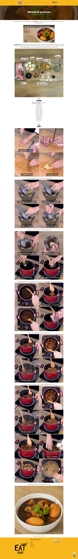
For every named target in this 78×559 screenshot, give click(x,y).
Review (34, 2)
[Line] (57, 2)
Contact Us (46, 2)
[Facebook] (52, 2)
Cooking (29, 2)
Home (25, 2)
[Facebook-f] (54, 540)
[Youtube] (56, 2)
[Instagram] (54, 2)
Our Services (40, 2)
